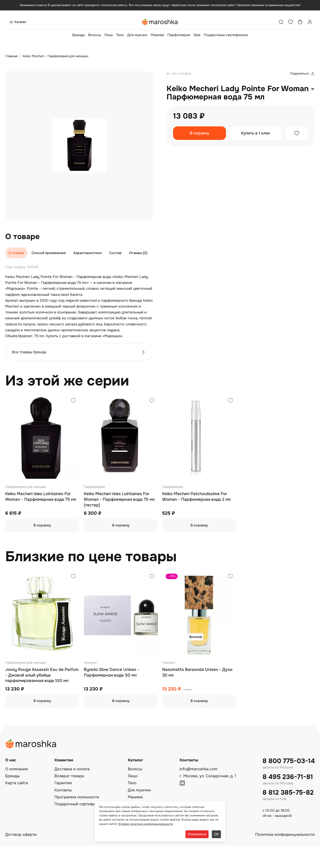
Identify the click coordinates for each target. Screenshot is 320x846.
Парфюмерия (178, 35)
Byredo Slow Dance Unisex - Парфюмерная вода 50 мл (111, 672)
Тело (120, 35)
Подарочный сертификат (77, 804)
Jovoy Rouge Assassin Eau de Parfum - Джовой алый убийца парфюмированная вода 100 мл (42, 675)
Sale (197, 35)
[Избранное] (290, 22)
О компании (16, 769)
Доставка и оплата (71, 769)
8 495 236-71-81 (288, 777)
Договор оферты (21, 834)
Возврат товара (69, 776)
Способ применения (49, 253)
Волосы (94, 35)
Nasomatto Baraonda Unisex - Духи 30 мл (197, 672)
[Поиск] (281, 22)
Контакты (63, 790)
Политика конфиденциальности (285, 834)
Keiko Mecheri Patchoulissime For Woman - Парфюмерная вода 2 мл (196, 496)
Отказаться (197, 834)
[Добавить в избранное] (296, 133)
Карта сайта (16, 783)
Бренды (78, 35)
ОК (216, 834)
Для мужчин (137, 35)
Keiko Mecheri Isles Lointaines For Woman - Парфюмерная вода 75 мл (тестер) (119, 499)
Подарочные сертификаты (226, 35)
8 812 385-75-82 (288, 792)
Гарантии (63, 783)
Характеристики (87, 253)
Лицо (108, 35)
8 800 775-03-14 (289, 761)
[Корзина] (300, 22)
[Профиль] (309, 22)
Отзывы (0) (138, 253)
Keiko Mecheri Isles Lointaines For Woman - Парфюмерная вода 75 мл (40, 496)
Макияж (157, 35)
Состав (115, 253)
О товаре (16, 253)
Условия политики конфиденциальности (145, 824)
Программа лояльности (76, 797)
